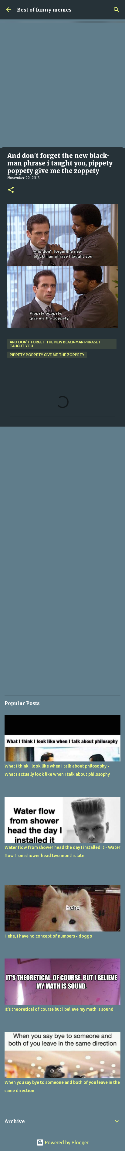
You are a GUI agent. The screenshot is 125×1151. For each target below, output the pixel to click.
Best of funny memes (44, 10)
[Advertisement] (62, 85)
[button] (11, 190)
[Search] (116, 9)
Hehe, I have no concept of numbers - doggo (48, 936)
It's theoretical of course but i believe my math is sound (59, 1009)
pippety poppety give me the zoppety (47, 355)
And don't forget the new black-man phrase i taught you (55, 344)
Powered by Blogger (66, 1142)
